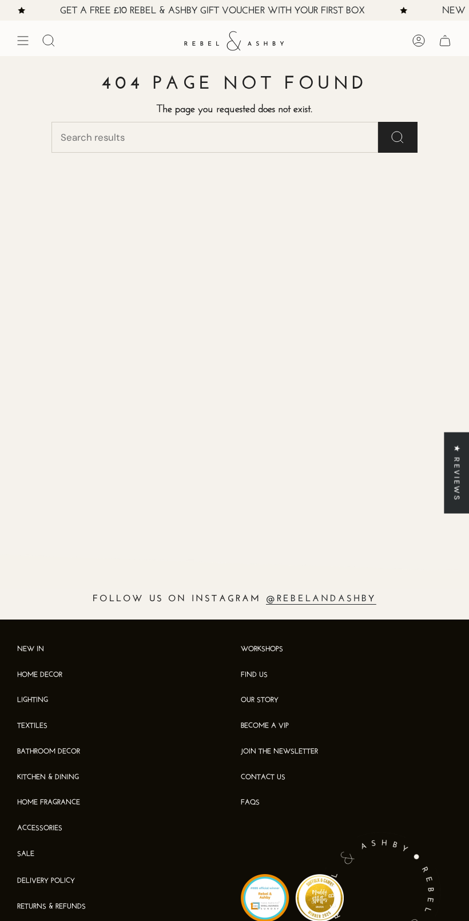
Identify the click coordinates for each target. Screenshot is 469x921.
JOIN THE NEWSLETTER (279, 751)
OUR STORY (260, 700)
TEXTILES (32, 725)
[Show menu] (22, 40)
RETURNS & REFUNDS (51, 906)
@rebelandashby (321, 599)
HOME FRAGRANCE (48, 802)
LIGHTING (32, 700)
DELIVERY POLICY (46, 881)
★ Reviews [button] (457, 472)
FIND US (254, 675)
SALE (25, 854)
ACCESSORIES (39, 828)
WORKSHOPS (262, 649)
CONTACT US (263, 777)
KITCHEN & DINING (48, 777)
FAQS (250, 802)
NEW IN (30, 649)
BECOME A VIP (265, 725)
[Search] (398, 137)
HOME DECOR (39, 675)
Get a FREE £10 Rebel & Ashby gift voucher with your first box (208, 10)
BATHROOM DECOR (48, 751)
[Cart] (445, 40)
